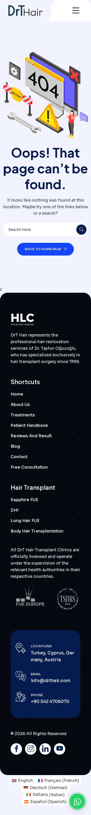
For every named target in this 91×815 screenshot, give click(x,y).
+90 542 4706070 (50, 701)
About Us (20, 404)
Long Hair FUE (25, 520)
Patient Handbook (29, 425)
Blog (15, 446)
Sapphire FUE (24, 499)
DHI (14, 510)
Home (17, 394)
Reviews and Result (31, 436)
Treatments (23, 415)
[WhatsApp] (77, 801)
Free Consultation (29, 467)
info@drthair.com (50, 680)
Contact (19, 456)
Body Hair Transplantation (37, 531)
